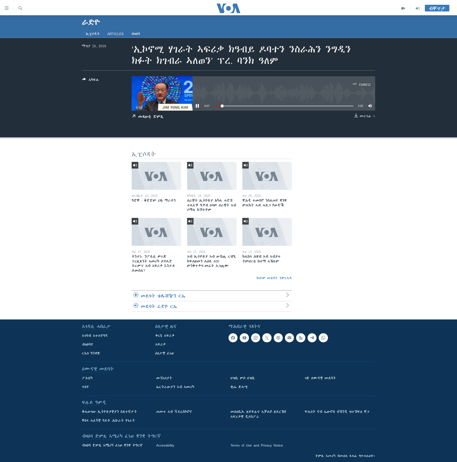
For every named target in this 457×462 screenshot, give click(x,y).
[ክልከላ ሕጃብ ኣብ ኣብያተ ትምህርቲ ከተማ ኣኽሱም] (267, 232)
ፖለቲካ (87, 378)
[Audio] (418, 8)
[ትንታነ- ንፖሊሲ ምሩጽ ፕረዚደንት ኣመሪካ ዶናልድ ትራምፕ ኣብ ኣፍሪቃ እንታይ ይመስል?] (156, 232)
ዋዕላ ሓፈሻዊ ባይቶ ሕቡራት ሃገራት (108, 420)
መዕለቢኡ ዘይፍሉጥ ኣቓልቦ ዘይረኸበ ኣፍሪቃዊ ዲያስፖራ (258, 414)
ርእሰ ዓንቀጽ (91, 353)
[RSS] (300, 337)
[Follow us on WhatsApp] (323, 337)
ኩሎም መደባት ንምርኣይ (274, 278)
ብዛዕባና (87, 344)
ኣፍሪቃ (160, 344)
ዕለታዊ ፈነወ (164, 353)
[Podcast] (278, 337)
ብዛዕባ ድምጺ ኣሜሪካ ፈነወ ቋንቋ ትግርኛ (112, 445)
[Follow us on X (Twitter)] (266, 337)
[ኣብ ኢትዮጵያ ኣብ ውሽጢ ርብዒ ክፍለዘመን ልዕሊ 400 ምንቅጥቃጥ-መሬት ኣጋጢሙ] (212, 232)
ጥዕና (85, 387)
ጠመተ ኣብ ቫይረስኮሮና (174, 412)
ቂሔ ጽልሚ (239, 387)
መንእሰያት (164, 378)
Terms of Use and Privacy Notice (256, 445)
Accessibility (165, 445)
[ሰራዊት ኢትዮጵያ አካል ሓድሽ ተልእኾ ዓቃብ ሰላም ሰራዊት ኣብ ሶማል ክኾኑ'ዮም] (212, 176)
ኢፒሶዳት (93, 34)
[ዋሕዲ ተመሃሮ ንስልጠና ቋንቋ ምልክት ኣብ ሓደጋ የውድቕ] (267, 176)
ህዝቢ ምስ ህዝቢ (242, 378)
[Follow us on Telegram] (312, 337)
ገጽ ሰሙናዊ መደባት (320, 378)
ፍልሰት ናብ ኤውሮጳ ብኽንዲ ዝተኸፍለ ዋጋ (337, 412)
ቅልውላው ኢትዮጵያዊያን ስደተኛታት (109, 412)
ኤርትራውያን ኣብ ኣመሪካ (175, 387)
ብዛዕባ (135, 34)
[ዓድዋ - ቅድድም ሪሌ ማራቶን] (156, 176)
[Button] (90, 80)
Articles (115, 34)
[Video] (403, 8)
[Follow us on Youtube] (244, 337)
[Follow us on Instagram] (255, 337)
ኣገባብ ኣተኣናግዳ (95, 336)
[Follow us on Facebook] (233, 337)
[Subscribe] (289, 337)
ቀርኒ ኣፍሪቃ (164, 336)
